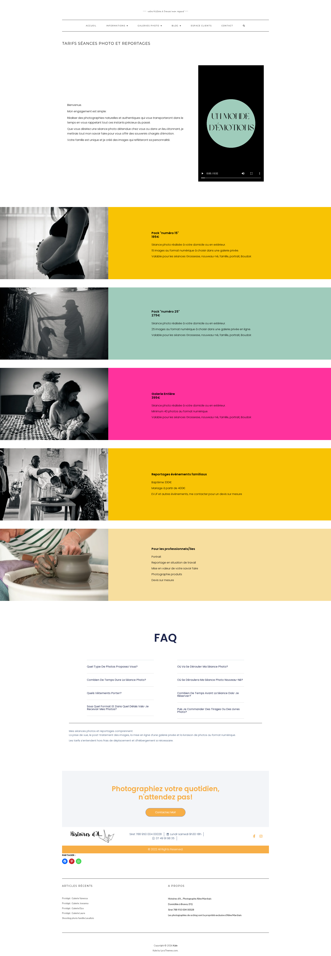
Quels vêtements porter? (104, 693)
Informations (116, 25)
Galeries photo (149, 25)
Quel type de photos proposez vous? (112, 667)
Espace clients (201, 25)
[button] (120, 669)
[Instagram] (261, 836)
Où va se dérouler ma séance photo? (202, 667)
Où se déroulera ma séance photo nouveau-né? (210, 680)
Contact (227, 25)
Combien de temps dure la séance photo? (116, 680)
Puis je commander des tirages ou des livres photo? (208, 710)
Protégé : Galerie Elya (73, 908)
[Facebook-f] (254, 836)
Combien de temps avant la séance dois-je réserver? (208, 694)
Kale (175, 945)
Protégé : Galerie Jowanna (75, 903)
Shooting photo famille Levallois (78, 918)
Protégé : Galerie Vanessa (75, 898)
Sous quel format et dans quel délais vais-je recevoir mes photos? (118, 707)
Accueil (91, 25)
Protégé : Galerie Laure (73, 913)
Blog (175, 25)
